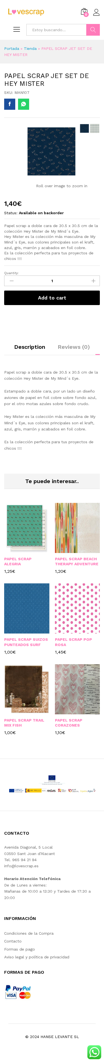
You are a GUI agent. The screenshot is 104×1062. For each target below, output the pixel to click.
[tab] (30, 349)
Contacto (13, 941)
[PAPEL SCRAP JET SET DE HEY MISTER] (9, 104)
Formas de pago (19, 949)
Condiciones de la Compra (29, 933)
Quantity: (11, 273)
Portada (11, 48)
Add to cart (52, 298)
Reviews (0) (74, 347)
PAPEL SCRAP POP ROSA (73, 642)
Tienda (30, 48)
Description (29, 347)
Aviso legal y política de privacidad (36, 957)
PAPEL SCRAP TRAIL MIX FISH (24, 722)
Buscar (93, 30)
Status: (10, 213)
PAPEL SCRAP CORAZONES (68, 722)
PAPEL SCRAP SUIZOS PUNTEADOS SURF (26, 642)
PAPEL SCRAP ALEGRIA (18, 561)
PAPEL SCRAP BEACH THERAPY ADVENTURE (76, 561)
